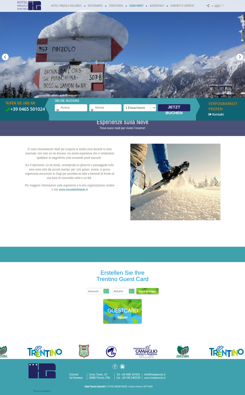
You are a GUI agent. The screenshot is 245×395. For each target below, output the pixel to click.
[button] (134, 182)
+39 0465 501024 (27, 109)
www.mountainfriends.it (73, 190)
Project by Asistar (42, 391)
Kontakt (222, 108)
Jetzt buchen (174, 108)
